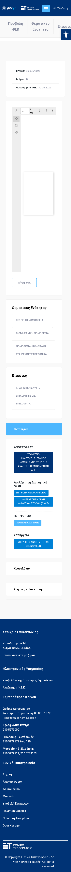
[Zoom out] (38, 111)
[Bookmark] (16, 126)
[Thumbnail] (16, 119)
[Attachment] (16, 133)
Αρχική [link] (7, 774)
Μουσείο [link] (9, 796)
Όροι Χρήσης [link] (11, 825)
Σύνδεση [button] (62, 8)
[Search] (15, 111)
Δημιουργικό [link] (11, 789)
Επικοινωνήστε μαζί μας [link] (19, 655)
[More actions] (52, 111)
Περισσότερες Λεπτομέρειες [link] (19, 718)
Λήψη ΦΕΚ (24, 282)
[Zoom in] (45, 111)
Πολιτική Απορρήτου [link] (16, 818)
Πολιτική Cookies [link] (14, 810)
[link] (66, 34)
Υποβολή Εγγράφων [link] (16, 803)
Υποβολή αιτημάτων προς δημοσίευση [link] (28, 680)
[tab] (16, 119)
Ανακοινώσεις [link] (12, 781)
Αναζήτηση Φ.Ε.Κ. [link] (14, 687)
